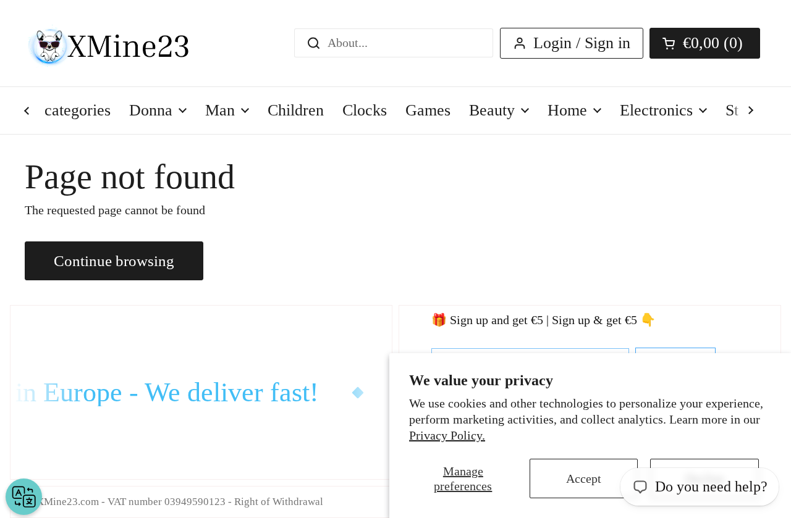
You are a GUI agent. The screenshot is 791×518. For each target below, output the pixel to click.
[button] (704, 43)
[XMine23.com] (122, 43)
